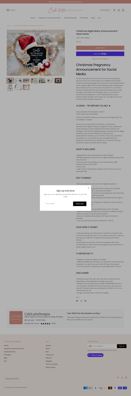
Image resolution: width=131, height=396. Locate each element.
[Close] (88, 188)
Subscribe (80, 204)
